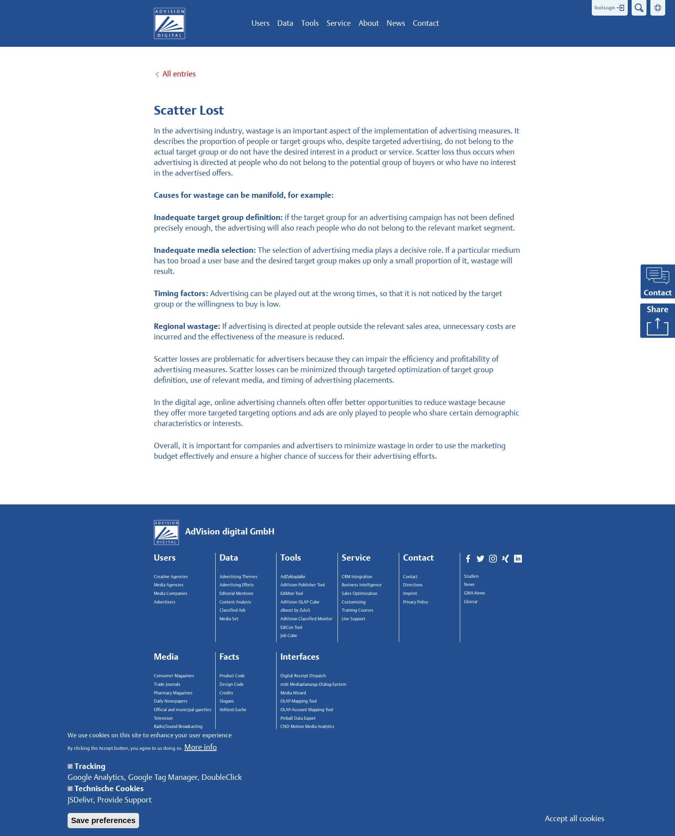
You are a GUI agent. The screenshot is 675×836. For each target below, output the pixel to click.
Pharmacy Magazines (173, 693)
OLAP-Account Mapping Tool (306, 709)
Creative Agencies (171, 576)
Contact (410, 576)
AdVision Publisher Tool (302, 585)
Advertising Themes (238, 576)
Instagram (493, 559)
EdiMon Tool (291, 593)
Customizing (354, 602)
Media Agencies (169, 585)
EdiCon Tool (291, 627)
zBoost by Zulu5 (295, 610)
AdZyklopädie (292, 576)
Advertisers (164, 602)
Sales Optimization (359, 593)
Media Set (229, 618)
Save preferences (103, 820)
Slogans (227, 701)
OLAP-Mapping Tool (298, 701)
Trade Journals (167, 684)
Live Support (353, 618)
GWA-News (474, 593)
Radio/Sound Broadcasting (178, 726)
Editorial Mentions (237, 593)
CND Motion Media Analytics (307, 726)
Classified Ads (233, 610)
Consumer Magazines (174, 675)
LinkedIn (518, 559)
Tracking (90, 766)
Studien (471, 576)
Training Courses (357, 610)
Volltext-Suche (233, 709)
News (469, 584)
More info (200, 747)
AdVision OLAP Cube (300, 602)
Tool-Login (604, 8)
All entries (179, 73)
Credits (226, 693)
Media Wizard (293, 693)
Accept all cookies (574, 818)
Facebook (468, 559)
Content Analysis (235, 602)
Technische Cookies (109, 788)
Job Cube (288, 635)
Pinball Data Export (298, 718)
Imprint (410, 593)
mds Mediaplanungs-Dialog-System (311, 684)
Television (163, 718)
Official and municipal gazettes (182, 709)
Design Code (232, 684)
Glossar (471, 601)
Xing (505, 559)
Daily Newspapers (171, 701)
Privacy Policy (415, 602)
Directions (413, 585)
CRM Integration (357, 576)
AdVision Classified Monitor (306, 618)
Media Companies (171, 593)
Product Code (232, 675)
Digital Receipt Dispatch (303, 675)
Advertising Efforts (237, 585)
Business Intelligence (362, 585)
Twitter (480, 559)
